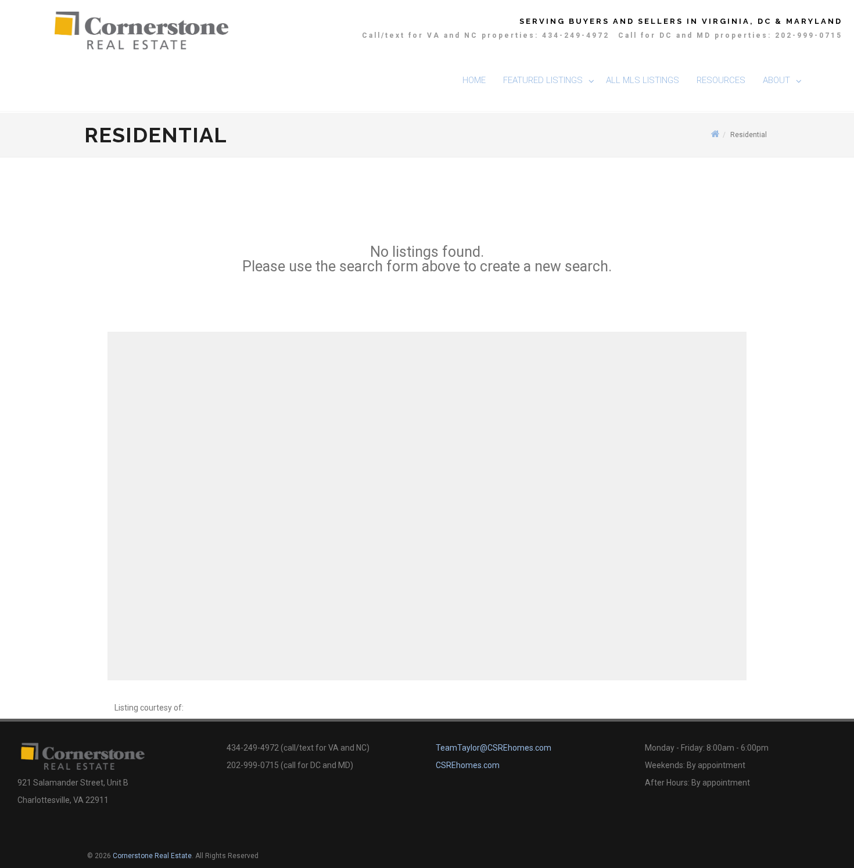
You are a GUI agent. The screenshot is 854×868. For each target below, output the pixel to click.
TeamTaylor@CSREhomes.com (493, 747)
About (776, 80)
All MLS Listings (642, 80)
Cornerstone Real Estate (152, 856)
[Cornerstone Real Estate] (142, 29)
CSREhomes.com (468, 765)
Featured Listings (543, 80)
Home (474, 80)
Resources (721, 80)
